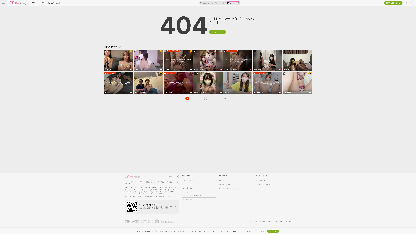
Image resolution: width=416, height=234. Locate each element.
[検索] (223, 2)
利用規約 (184, 184)
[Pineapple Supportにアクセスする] (157, 221)
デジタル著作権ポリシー (189, 188)
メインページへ (217, 32)
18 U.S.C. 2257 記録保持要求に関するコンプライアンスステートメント (270, 221)
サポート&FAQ (260, 180)
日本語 (170, 176)
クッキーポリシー (187, 192)
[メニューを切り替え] (3, 3)
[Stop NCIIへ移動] (167, 221)
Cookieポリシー (238, 231)
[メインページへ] (18, 3)
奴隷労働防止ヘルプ (187, 199)
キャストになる (223, 180)
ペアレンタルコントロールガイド (191, 195)
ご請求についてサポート (263, 184)
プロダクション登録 (225, 184)
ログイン (409, 3)
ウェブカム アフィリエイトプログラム (230, 188)
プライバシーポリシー (188, 180)
